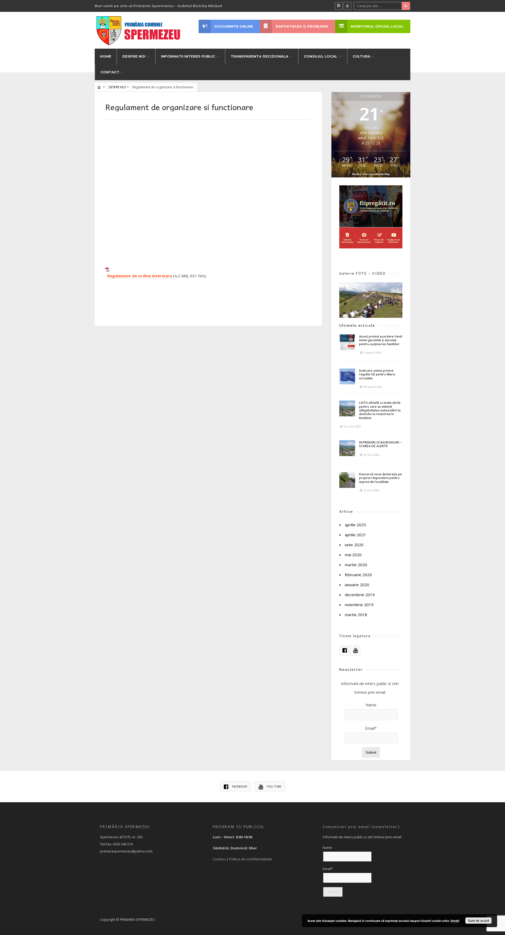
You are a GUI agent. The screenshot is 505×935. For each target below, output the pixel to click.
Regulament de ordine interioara (139, 275)
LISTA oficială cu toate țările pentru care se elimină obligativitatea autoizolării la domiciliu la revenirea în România (380, 410)
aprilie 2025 (355, 524)
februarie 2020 (358, 574)
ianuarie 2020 (357, 584)
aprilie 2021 (355, 534)
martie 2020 (356, 564)
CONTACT (109, 72)
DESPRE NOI (133, 56)
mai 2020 (353, 554)
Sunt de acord (478, 920)
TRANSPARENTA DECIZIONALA (259, 56)
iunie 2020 (354, 544)
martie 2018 (356, 614)
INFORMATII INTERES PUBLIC (188, 56)
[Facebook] (339, 6)
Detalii (455, 921)
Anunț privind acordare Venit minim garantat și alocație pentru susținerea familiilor (380, 340)
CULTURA (361, 56)
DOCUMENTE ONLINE (233, 26)
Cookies (219, 859)
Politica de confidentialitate (250, 859)
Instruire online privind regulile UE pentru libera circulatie (377, 374)
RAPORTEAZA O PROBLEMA (302, 26)
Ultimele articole (357, 325)
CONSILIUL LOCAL (320, 56)
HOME (105, 56)
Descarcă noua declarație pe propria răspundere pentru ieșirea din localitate (380, 477)
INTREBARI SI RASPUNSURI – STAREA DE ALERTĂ (380, 444)
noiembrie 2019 (359, 604)
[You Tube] (347, 6)
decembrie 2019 (360, 594)
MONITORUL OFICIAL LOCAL (377, 26)
